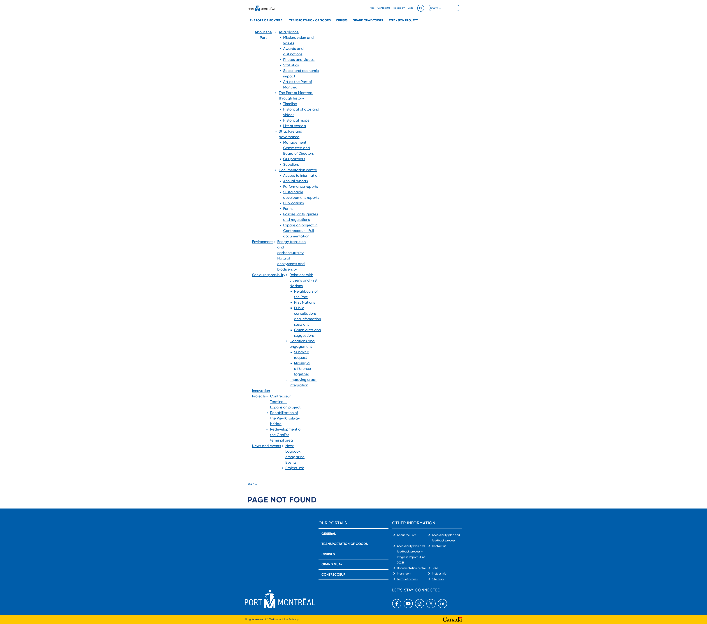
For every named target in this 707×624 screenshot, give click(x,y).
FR (420, 8)
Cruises (341, 20)
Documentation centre (411, 568)
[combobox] (444, 8)
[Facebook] (396, 603)
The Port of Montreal (267, 20)
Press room (399, 7)
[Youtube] (408, 603)
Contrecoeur (333, 575)
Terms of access (407, 579)
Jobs (410, 7)
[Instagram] (419, 603)
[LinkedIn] (442, 603)
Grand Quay (331, 564)
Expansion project (403, 20)
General (328, 534)
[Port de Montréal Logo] (261, 8)
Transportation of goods (310, 20)
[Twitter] (431, 603)
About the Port (406, 535)
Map (372, 7)
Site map (438, 579)
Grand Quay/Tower (368, 20)
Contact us (439, 546)
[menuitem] (263, 134)
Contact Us (383, 7)
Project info (439, 573)
